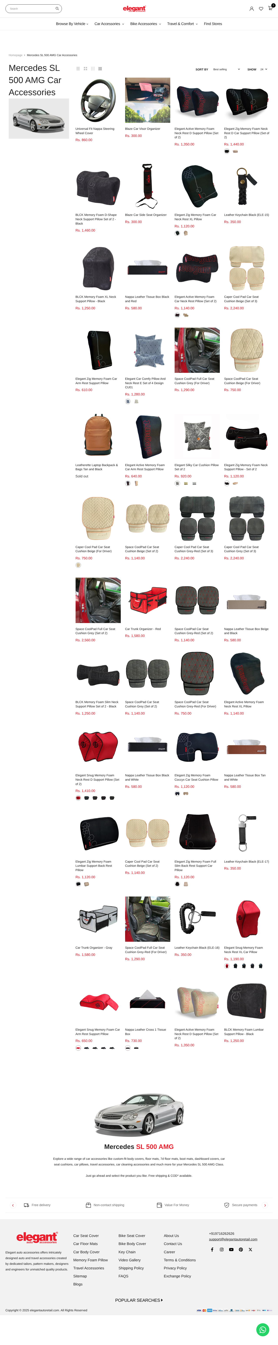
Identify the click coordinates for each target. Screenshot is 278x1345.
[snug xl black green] (260, 966)
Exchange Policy (177, 1276)
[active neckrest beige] (186, 315)
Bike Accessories (144, 24)
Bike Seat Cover (132, 1236)
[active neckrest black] (177, 315)
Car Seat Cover (86, 1236)
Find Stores (213, 24)
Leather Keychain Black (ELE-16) (197, 947)
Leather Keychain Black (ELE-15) (246, 215)
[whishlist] (261, 9)
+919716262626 (221, 1234)
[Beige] (235, 151)
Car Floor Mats (85, 1244)
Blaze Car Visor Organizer (142, 128)
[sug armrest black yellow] (112, 1048)
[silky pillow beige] (186, 483)
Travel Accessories (88, 1268)
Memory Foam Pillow (90, 1260)
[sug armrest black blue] (86, 1048)
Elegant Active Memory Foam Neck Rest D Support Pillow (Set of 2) (196, 133)
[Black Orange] (95, 798)
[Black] (227, 151)
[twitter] (250, 1250)
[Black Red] (103, 798)
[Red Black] (78, 798)
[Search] (57, 8)
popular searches (138, 1300)
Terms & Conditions (180, 1260)
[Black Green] (112, 798)
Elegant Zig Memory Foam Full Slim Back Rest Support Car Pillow (195, 866)
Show (252, 69)
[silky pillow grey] (194, 483)
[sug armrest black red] (103, 1048)
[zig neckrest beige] (235, 483)
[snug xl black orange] (244, 966)
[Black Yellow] (136, 1048)
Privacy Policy (175, 1268)
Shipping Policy (131, 1268)
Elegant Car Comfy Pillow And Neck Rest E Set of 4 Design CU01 (145, 383)
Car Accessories (107, 24)
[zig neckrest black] (227, 483)
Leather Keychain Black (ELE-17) (246, 861)
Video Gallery (130, 1260)
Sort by (202, 69)
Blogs (78, 1284)
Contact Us (173, 1244)
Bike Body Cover (132, 1244)
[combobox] (33, 8)
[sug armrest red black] (78, 1048)
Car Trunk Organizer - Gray (94, 947)
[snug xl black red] (252, 966)
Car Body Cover (86, 1252)
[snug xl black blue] (235, 966)
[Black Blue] (86, 798)
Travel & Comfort (181, 24)
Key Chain (127, 1252)
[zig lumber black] (78, 884)
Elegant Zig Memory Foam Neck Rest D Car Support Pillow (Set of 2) (246, 133)
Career (169, 1252)
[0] (270, 8)
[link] (212, 1250)
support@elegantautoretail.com (233, 1239)
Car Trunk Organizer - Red (143, 629)
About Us (171, 1236)
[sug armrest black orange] (95, 1048)
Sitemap (80, 1276)
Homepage (16, 55)
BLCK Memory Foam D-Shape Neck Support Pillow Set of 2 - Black (96, 219)
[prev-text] (13, 1205)
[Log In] (252, 9)
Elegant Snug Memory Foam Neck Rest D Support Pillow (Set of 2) (97, 779)
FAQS (123, 1276)
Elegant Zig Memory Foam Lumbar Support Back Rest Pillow (94, 866)
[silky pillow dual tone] (177, 483)
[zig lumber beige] (86, 884)
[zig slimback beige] (186, 884)
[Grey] (128, 401)
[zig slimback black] (177, 884)
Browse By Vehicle (70, 24)
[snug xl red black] (227, 966)
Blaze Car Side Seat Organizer (146, 215)
